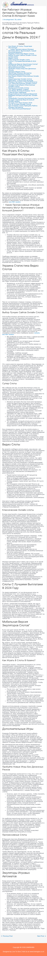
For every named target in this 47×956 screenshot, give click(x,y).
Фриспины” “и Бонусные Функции (20, 80)
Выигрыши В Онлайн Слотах (18, 88)
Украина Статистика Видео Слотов (21, 54)
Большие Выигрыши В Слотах (19, 74)
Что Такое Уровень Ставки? (18, 89)
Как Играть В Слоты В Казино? (19, 66)
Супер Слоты (13, 57)
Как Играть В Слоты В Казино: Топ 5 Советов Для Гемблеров (21, 91)
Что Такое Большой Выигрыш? (19, 109)
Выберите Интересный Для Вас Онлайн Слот (22, 96)
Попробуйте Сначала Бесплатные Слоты (23, 98)
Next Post (41, 936)
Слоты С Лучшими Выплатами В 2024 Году (22, 62)
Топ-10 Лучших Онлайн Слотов (19, 104)
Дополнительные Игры (16, 67)
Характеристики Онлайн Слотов (20, 79)
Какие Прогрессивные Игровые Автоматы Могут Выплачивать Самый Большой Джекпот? (22, 50)
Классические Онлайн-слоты (19, 60)
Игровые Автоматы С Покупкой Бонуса (22, 82)
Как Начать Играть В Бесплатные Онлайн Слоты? (23, 76)
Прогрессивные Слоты (16, 71)
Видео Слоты (13, 58)
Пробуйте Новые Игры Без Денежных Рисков (22, 69)
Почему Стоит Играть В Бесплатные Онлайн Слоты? (21, 85)
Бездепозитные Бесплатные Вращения (22, 94)
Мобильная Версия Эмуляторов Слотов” (23, 64)
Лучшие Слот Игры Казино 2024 (20, 103)
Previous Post (7, 936)
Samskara (19, 3)
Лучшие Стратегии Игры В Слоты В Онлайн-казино (21, 100)
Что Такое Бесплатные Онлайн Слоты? (22, 83)
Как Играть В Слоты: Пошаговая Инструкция (20, 47)
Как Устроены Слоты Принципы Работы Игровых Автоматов (22, 106)
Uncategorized (8, 19)
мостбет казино (15, 202)
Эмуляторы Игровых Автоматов (19, 73)
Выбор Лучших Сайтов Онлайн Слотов (22, 55)
